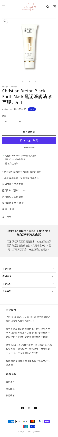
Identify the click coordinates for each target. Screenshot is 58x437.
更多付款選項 (29, 147)
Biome (25, 432)
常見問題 (10, 388)
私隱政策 (10, 395)
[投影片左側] (22, 81)
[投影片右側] (35, 81)
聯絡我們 (10, 382)
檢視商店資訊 (11, 163)
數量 (4, 115)
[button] (3, 7)
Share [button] (8, 216)
